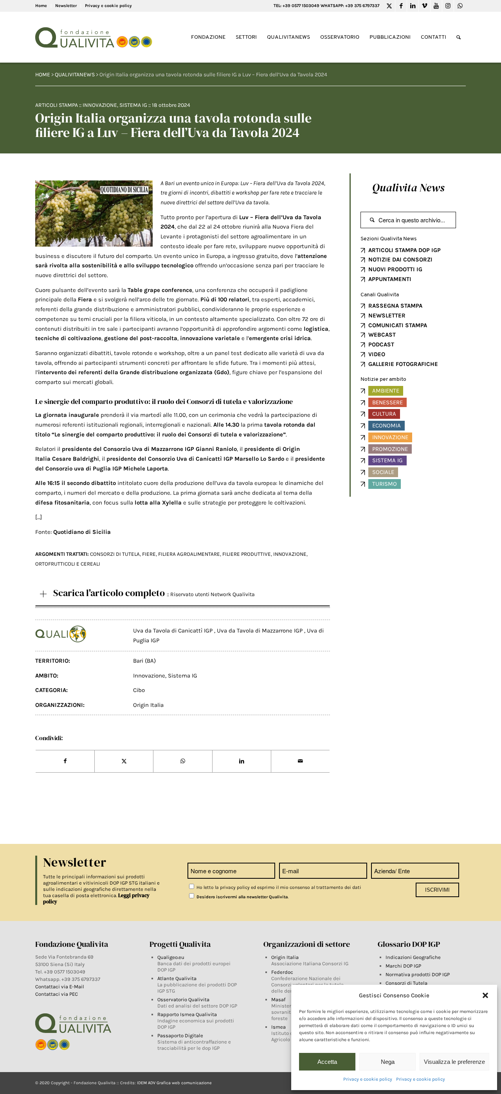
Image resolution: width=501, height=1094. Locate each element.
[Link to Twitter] (389, 6)
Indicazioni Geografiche (413, 957)
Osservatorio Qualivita (183, 999)
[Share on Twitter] (124, 761)
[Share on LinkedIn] (242, 761)
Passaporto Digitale (180, 1035)
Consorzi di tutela (115, 554)
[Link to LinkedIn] (412, 6)
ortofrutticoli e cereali (67, 564)
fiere (149, 554)
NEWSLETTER (386, 315)
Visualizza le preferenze (454, 1061)
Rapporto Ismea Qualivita (187, 1014)
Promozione (390, 448)
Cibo (139, 690)
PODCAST (381, 344)
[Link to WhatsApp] (460, 6)
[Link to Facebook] (401, 6)
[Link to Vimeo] (424, 6)
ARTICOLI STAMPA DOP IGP (404, 250)
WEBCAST (382, 334)
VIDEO (376, 354)
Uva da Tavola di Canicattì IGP (173, 630)
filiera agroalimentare (189, 554)
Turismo (384, 483)
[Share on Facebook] (65, 761)
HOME (42, 74)
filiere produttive (246, 554)
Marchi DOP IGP (403, 966)
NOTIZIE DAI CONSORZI (400, 259)
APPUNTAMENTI (389, 279)
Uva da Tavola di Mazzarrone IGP (260, 630)
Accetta (327, 1061)
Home (41, 5)
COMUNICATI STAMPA (397, 325)
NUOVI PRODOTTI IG (395, 269)
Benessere (387, 402)
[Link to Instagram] (448, 6)
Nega (388, 1061)
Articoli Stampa (56, 105)
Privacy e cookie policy (367, 1079)
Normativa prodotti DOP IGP (418, 974)
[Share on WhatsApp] (182, 761)
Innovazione (100, 105)
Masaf (278, 999)
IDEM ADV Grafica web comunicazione (174, 1082)
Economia (386, 425)
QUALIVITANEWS (75, 74)
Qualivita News (408, 187)
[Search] (458, 37)
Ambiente (385, 390)
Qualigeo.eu (170, 957)
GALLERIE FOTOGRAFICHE (403, 364)
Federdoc (282, 972)
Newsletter (66, 5)
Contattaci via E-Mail (60, 986)
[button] (485, 995)
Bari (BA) (144, 660)
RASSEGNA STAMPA (395, 305)
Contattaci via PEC (56, 994)
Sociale (383, 472)
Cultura (384, 413)
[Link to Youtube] (436, 6)
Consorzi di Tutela (406, 983)
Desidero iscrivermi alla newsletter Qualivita (241, 896)
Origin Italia (148, 704)
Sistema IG (133, 105)
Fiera (85, 299)
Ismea (278, 1027)
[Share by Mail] (300, 761)
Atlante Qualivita (176, 978)
